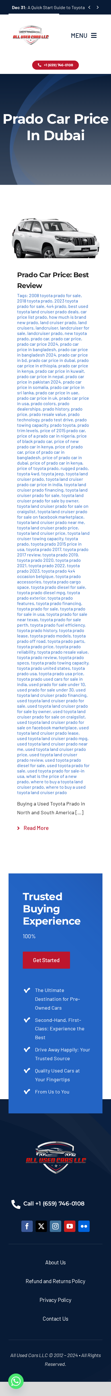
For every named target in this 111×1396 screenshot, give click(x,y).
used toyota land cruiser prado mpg (52, 738)
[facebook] (27, 1226)
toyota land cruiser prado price (47, 527)
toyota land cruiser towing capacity (53, 535)
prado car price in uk (37, 398)
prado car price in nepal (40, 376)
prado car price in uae (57, 392)
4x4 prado (56, 306)
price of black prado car (52, 438)
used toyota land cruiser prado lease (53, 730)
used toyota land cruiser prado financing (52, 692)
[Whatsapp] (16, 1381)
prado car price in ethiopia (53, 362)
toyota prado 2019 (60, 554)
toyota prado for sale (37, 608)
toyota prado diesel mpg (41, 592)
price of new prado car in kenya (48, 443)
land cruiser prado (58, 322)
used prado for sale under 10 (57, 684)
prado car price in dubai (52, 360)
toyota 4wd (28, 473)
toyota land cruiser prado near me (50, 522)
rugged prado (74, 468)
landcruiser (47, 327)
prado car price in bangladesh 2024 (52, 352)
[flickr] (84, 1226)
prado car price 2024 (37, 344)
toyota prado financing (58, 603)
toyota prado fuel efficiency (57, 624)
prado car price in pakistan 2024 (50, 379)
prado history (56, 408)
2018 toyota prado (34, 300)
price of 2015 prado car (62, 430)
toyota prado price (35, 646)
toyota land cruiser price (41, 533)
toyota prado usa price (61, 673)
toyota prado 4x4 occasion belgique (46, 573)
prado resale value (47, 414)
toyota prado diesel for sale (58, 587)
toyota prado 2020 (35, 560)
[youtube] (69, 1226)
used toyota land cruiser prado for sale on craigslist (51, 714)
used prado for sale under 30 (45, 689)
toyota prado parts (66, 641)
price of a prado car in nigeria (46, 435)
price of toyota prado (38, 468)
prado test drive (57, 419)
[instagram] (55, 1226)
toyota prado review (37, 657)
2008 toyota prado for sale (55, 295)
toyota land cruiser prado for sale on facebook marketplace (52, 514)
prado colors (43, 403)
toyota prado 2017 (43, 549)
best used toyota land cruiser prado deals (52, 308)
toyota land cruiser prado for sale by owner (50, 497)
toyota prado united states (43, 668)
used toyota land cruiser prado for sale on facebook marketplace (50, 724)
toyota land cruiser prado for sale (52, 492)
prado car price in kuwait (59, 371)
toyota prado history (37, 630)
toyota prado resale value (62, 651)
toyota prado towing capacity (59, 662)
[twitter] (41, 1226)
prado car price (66, 338)
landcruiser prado (45, 333)
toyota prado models (50, 635)
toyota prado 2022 (46, 565)
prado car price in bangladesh (48, 346)
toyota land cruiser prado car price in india (50, 481)
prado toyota (62, 425)
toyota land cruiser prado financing (51, 487)
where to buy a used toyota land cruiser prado (51, 789)
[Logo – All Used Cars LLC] (31, 20)
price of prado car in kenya (56, 462)
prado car (40, 338)
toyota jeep (52, 473)
